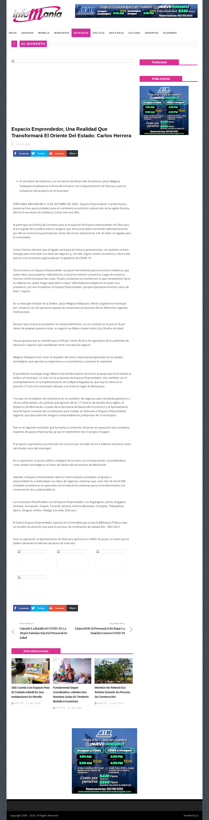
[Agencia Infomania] (37, 14)
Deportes (152, 33)
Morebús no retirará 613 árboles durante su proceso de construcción (112, 692)
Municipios (61, 33)
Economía (170, 33)
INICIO (13, 33)
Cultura (134, 33)
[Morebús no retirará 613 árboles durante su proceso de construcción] (114, 671)
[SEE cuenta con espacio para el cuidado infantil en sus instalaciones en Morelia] (30, 671)
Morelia (44, 33)
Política (99, 33)
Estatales (81, 33)
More (72, 153)
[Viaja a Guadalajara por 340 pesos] (136, 11)
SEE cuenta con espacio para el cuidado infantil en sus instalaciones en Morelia (30, 692)
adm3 (17, 703)
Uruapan (27, 33)
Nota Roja (116, 33)
